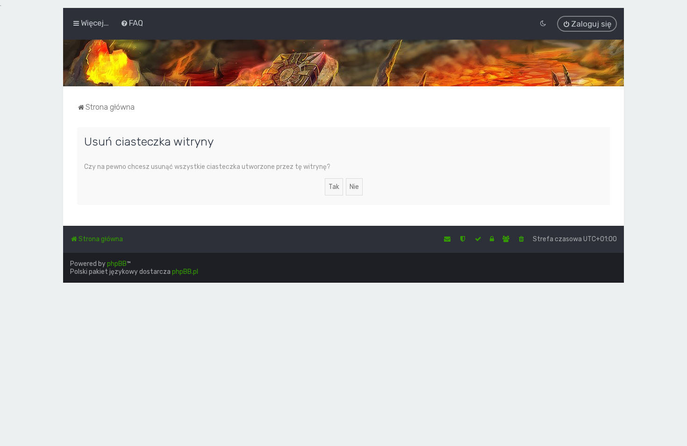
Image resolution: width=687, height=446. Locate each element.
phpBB (117, 264)
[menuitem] (131, 23)
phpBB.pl (185, 272)
